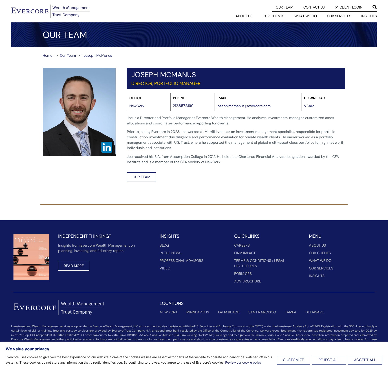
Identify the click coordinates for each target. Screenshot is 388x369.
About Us (244, 16)
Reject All (329, 360)
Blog (164, 245)
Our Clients (273, 16)
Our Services (339, 16)
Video (165, 268)
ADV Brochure (247, 281)
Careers (242, 245)
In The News (170, 253)
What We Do (305, 16)
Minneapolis (197, 312)
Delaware (314, 312)
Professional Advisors (181, 260)
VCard (309, 106)
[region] (194, 355)
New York (168, 312)
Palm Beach (228, 312)
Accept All (365, 360)
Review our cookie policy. (243, 362)
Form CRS (243, 273)
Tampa (290, 312)
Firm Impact (245, 253)
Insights (369, 16)
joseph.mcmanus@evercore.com (244, 106)
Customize (293, 360)
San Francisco (262, 312)
